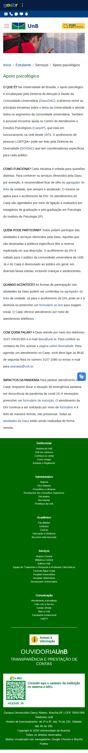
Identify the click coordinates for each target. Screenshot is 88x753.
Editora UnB (44, 563)
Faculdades (44, 522)
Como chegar (44, 459)
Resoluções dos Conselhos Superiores (44, 493)
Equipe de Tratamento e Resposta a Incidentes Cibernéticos (44, 567)
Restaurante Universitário (44, 581)
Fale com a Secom (44, 604)
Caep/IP (39, 128)
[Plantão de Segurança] (26, 14)
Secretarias (44, 500)
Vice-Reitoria (44, 485)
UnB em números (44, 452)
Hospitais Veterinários (44, 578)
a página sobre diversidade (55, 346)
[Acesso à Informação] (34, 639)
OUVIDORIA (44, 652)
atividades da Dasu (16, 421)
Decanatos (44, 496)
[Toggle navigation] (22, 5)
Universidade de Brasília (55, 730)
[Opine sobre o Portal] (73, 26)
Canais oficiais (44, 608)
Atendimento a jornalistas (44, 600)
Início (7, 65)
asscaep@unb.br (21, 367)
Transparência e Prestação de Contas (44, 661)
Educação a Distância (44, 533)
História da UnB (44, 448)
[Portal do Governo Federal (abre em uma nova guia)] (10, 5)
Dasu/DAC (47, 101)
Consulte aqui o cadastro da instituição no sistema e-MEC (54, 685)
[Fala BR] (16, 14)
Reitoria (44, 482)
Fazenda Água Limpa (44, 570)
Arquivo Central (44, 556)
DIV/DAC (27, 149)
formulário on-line (51, 305)
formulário (66, 407)
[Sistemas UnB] (21, 14)
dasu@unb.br (47, 339)
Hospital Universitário (44, 574)
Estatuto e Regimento (44, 463)
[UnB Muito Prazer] (11, 14)
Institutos (44, 526)
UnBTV (44, 618)
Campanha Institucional (44, 615)
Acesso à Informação (47, 639)
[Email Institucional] (6, 14)
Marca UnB (44, 611)
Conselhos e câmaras (44, 489)
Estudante (23, 65)
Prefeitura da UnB (44, 503)
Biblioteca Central (44, 560)
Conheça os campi (44, 456)
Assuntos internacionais (44, 537)
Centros (44, 530)
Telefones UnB (44, 717)
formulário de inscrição (38, 401)
